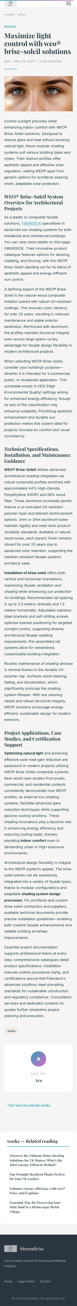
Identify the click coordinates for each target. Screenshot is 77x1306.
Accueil (9, 14)
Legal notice (26, 1281)
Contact (45, 1281)
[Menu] (68, 3)
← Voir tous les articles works (27, 1105)
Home (8, 1281)
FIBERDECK (31, 223)
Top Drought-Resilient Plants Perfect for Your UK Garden (37, 1176)
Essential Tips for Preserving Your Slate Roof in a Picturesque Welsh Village (35, 1207)
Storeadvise (32, 1248)
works (22, 14)
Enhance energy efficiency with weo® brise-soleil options (37, 1190)
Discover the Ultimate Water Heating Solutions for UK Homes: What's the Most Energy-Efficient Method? (37, 1160)
